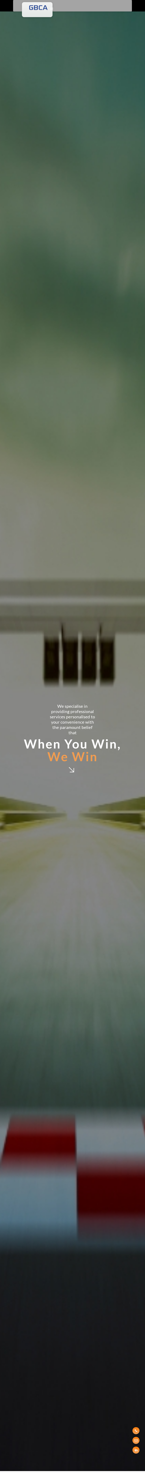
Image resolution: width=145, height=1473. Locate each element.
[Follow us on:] (136, 1450)
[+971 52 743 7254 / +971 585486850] (136, 1430)
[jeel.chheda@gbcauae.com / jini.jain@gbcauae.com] (136, 1440)
